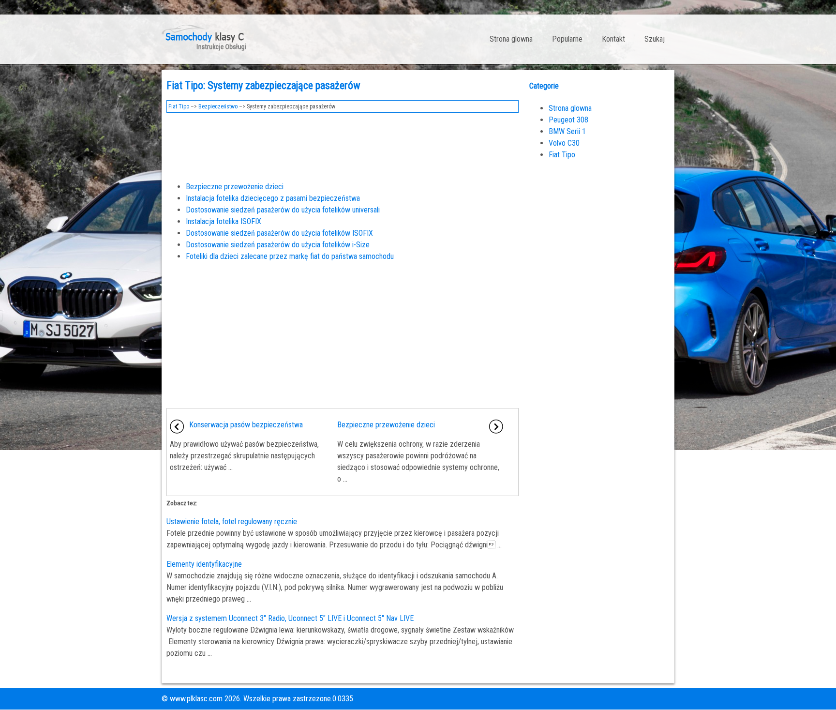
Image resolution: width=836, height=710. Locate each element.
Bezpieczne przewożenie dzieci (235, 186)
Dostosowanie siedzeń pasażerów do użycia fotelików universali (283, 209)
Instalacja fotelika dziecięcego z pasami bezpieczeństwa (273, 198)
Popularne (567, 39)
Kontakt (613, 39)
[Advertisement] (342, 144)
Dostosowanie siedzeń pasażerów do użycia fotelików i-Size (278, 244)
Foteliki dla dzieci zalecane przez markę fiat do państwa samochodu (290, 256)
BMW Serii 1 (567, 131)
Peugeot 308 (568, 119)
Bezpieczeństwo (218, 106)
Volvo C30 (564, 143)
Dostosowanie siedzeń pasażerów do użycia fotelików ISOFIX (279, 233)
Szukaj (654, 39)
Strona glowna (511, 39)
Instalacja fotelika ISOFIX (223, 221)
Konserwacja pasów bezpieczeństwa (246, 424)
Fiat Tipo (178, 106)
